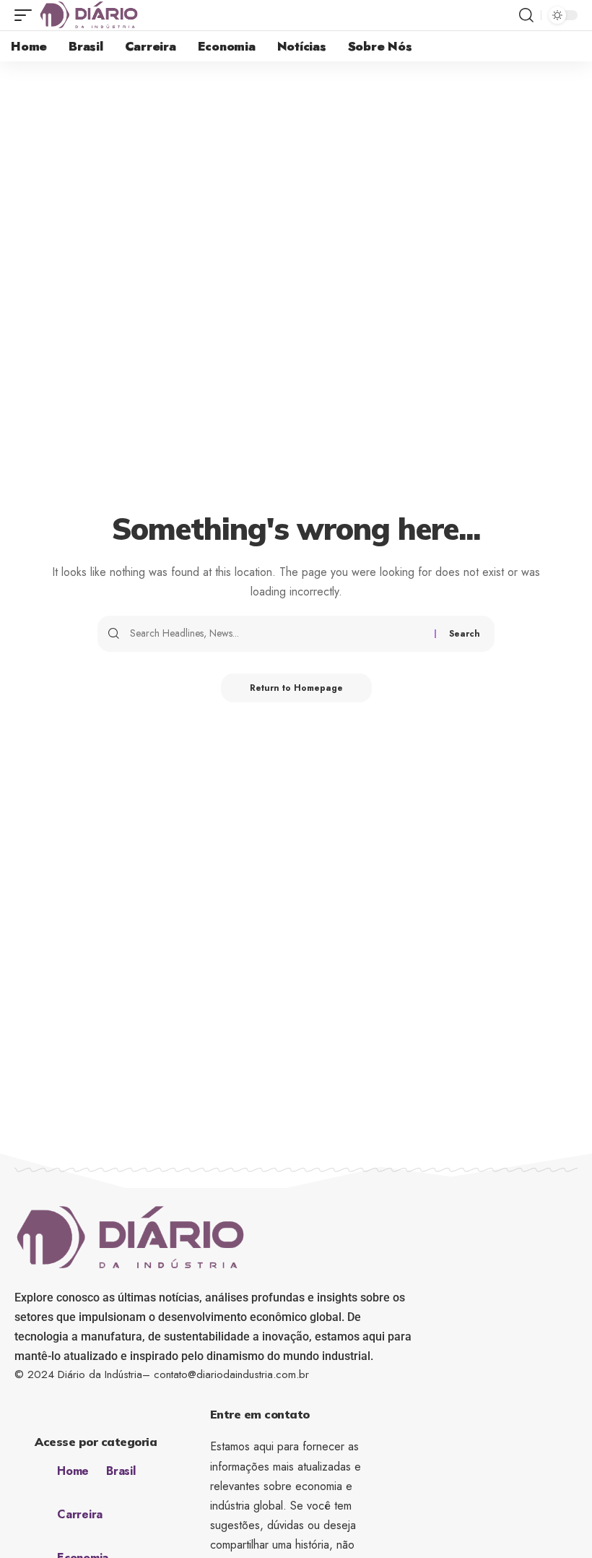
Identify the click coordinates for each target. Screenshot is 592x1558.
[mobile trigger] (26, 15)
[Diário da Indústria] (89, 15)
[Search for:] (277, 634)
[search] (526, 15)
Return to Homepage (296, 687)
